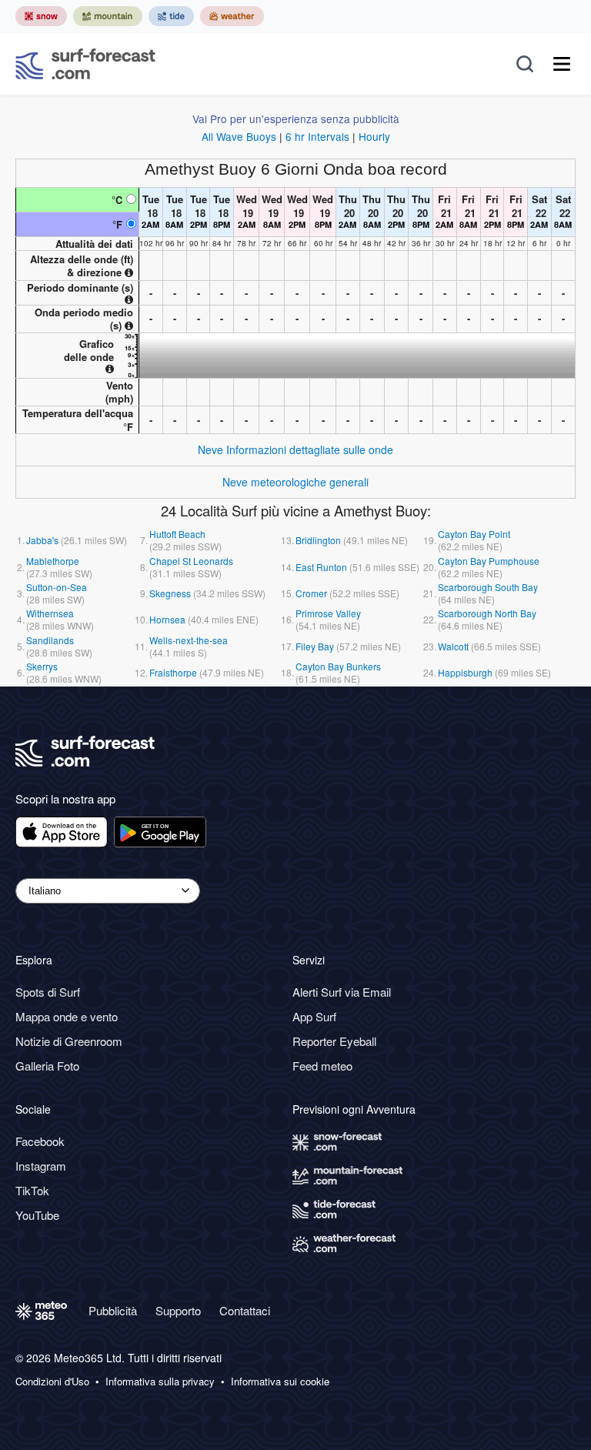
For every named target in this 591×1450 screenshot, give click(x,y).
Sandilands (50, 639)
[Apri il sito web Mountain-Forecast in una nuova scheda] (107, 16)
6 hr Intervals (317, 136)
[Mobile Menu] (562, 64)
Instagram (40, 1166)
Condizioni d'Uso (52, 1381)
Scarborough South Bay (488, 586)
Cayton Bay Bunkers (338, 666)
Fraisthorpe (173, 672)
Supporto (178, 1310)
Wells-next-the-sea (188, 639)
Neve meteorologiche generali (295, 481)
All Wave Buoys (239, 136)
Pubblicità (112, 1310)
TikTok (32, 1190)
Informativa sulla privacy (160, 1381)
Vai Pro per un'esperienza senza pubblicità (295, 118)
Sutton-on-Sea (56, 586)
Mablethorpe (52, 560)
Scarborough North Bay (487, 613)
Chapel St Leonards (191, 560)
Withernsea (50, 613)
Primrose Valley (328, 613)
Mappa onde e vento (66, 1016)
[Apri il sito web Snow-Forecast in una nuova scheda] (41, 16)
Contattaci (244, 1310)
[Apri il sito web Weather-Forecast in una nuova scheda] (232, 16)
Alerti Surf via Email (341, 992)
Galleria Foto (47, 1065)
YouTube (37, 1215)
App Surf (314, 1016)
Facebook (40, 1141)
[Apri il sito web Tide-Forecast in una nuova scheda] (171, 16)
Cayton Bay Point (474, 533)
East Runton (321, 566)
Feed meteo (322, 1065)
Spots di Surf (47, 992)
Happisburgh (465, 672)
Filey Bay (315, 646)
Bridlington (318, 539)
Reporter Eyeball (334, 1041)
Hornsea (167, 619)
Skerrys (42, 666)
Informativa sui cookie (280, 1381)
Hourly (374, 136)
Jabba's (42, 539)
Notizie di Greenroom (68, 1041)
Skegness (170, 593)
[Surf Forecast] (85, 63)
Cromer (311, 593)
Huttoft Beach (177, 533)
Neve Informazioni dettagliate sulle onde (295, 449)
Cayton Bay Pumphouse (488, 560)
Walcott (453, 646)
